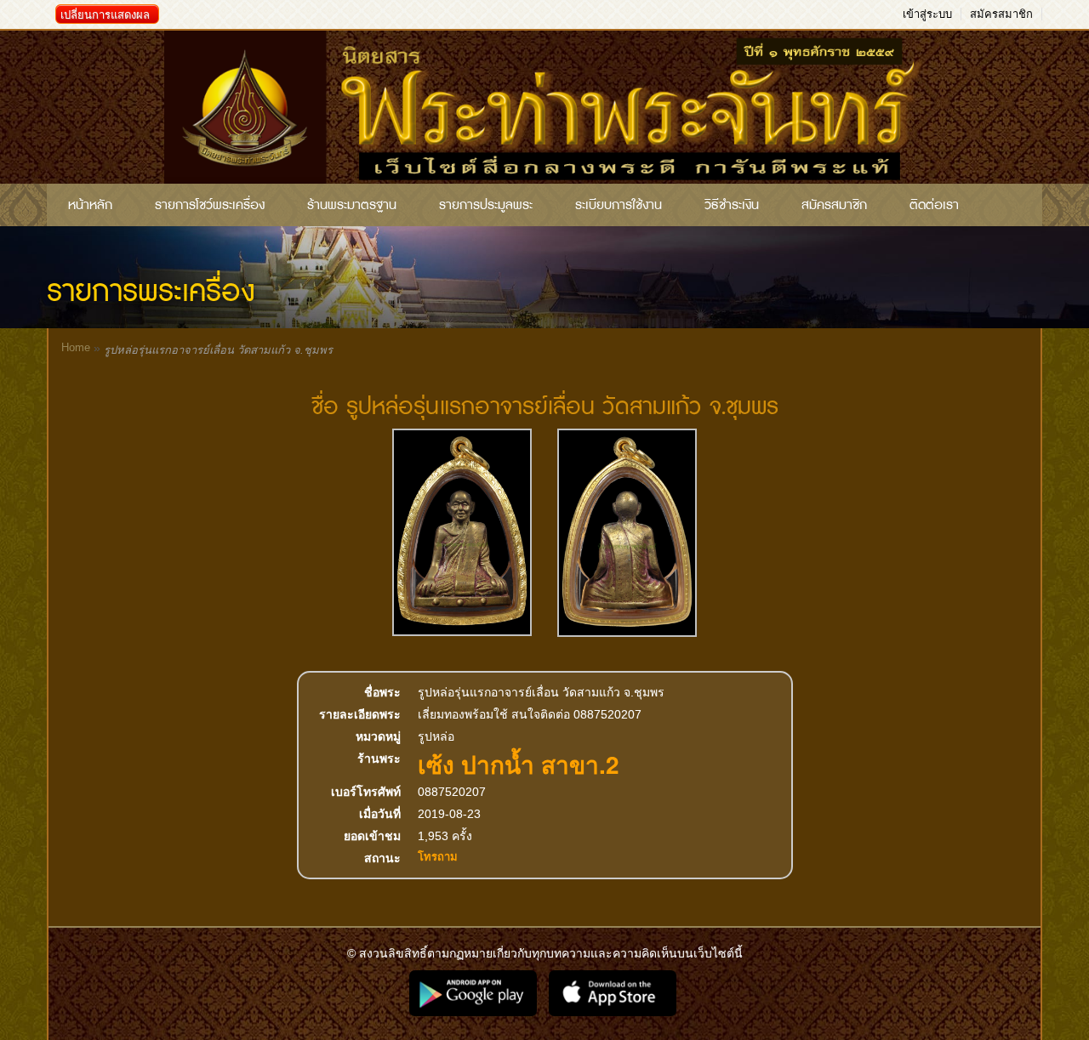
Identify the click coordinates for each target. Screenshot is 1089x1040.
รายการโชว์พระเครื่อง (210, 204)
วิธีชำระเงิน (731, 204)
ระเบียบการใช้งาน (618, 204)
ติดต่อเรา (934, 204)
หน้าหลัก (90, 204)
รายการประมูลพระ (486, 204)
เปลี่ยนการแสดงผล (105, 15)
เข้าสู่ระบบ (927, 14)
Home (75, 347)
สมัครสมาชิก (1001, 14)
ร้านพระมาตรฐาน (351, 204)
